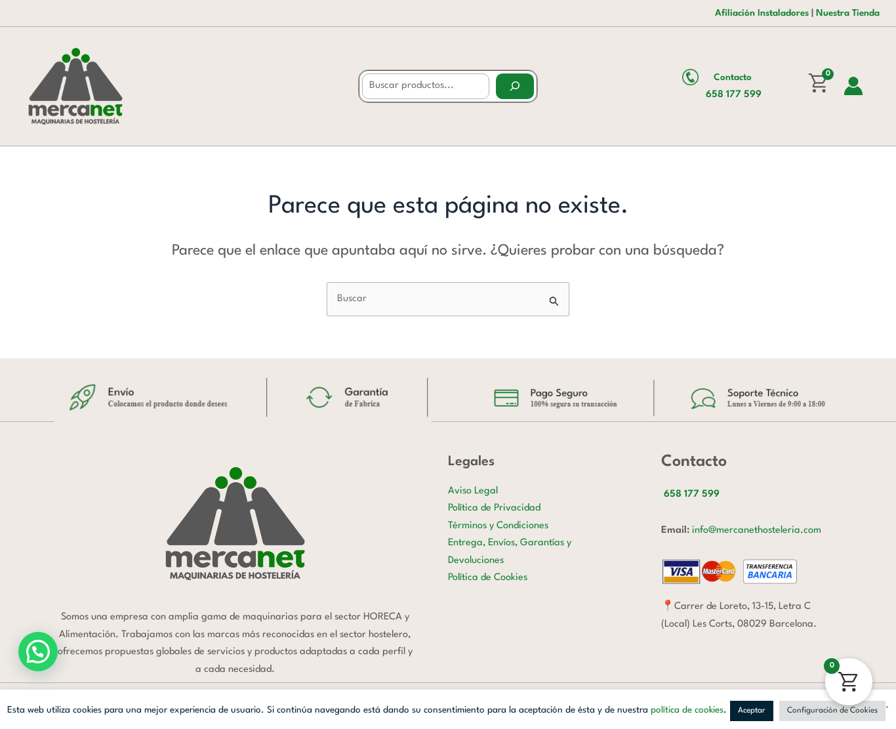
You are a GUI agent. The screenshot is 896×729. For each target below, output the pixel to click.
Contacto (733, 77)
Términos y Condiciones (498, 526)
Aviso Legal (473, 491)
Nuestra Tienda (848, 13)
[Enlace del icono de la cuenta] (853, 86)
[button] (38, 651)
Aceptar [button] (751, 711)
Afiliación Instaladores (762, 13)
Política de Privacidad (494, 508)
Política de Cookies (487, 578)
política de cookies (687, 710)
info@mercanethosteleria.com (756, 530)
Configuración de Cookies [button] (832, 711)
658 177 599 (734, 95)
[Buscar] (515, 86)
